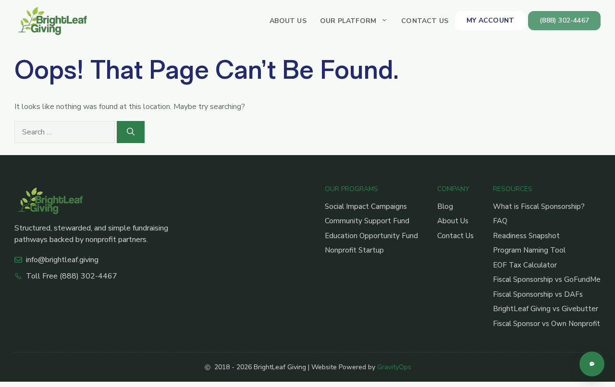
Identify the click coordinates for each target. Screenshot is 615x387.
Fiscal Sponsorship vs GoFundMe (547, 279)
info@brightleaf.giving (62, 259)
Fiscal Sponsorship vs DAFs (538, 294)
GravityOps (394, 367)
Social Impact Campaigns (366, 206)
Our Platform (348, 20)
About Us (288, 20)
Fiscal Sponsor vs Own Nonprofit (546, 323)
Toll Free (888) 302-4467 (71, 276)
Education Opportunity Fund (371, 236)
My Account (490, 20)
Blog (445, 206)
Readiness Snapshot (526, 236)
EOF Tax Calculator (525, 265)
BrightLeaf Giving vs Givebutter (545, 309)
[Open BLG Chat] (591, 363)
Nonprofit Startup (354, 250)
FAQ (500, 221)
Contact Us (424, 20)
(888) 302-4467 (564, 20)
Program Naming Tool (529, 250)
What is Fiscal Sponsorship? (539, 206)
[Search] (131, 132)
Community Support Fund (367, 221)
